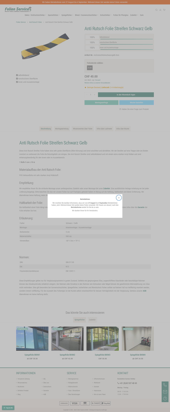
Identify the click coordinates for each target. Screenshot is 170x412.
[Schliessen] (118, 197)
